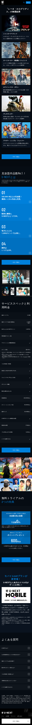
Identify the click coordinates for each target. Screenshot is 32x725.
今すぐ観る (16, 157)
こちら (25, 356)
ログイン (28, 2)
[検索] (24, 2)
